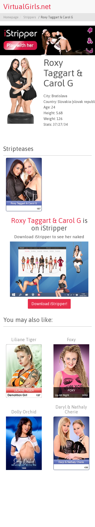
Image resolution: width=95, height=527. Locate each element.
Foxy (71, 339)
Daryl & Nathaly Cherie (71, 409)
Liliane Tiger (23, 339)
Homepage (11, 17)
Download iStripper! (49, 303)
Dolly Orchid (23, 411)
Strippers (29, 17)
